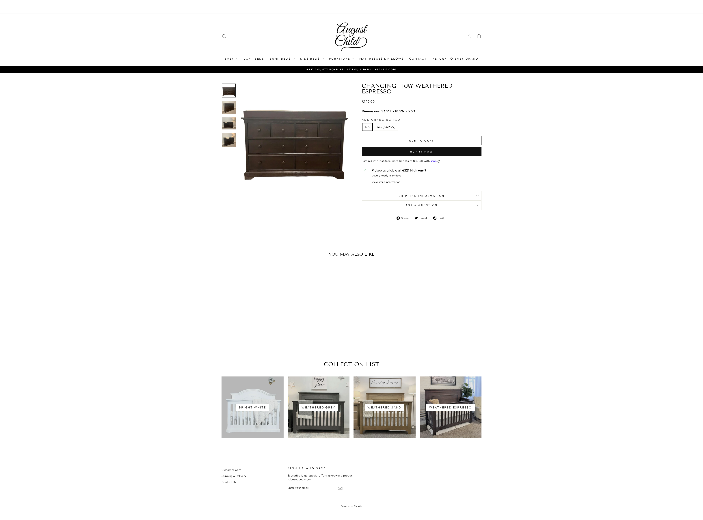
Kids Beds (310, 58)
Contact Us (229, 482)
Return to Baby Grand (455, 58)
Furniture (340, 58)
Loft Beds (254, 58)
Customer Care (231, 470)
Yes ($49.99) (386, 127)
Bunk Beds (281, 58)
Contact (418, 58)
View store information (386, 182)
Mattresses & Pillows (381, 58)
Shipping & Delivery (234, 476)
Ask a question (422, 205)
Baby (229, 58)
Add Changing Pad (381, 119)
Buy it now (421, 151)
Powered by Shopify (351, 505)
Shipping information (422, 195)
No (367, 127)
